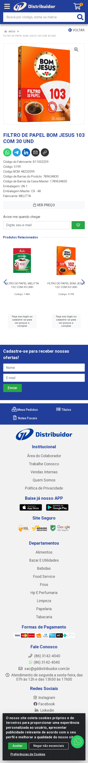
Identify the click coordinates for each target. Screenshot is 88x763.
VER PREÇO (45, 205)
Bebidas (44, 568)
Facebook (46, 704)
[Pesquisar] (80, 17)
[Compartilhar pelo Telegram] (17, 152)
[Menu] (7, 6)
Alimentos (44, 552)
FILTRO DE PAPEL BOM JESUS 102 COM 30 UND (66, 285)
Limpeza (44, 601)
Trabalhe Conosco (44, 464)
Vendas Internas (44, 472)
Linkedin (47, 710)
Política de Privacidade (44, 488)
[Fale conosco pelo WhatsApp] (77, 741)
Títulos (66, 409)
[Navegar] (5, 282)
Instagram (46, 698)
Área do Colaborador (44, 456)
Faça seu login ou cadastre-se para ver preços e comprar (22, 321)
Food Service (44, 576)
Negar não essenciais (48, 745)
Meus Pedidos (27, 409)
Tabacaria (44, 617)
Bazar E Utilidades (44, 560)
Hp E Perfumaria (44, 593)
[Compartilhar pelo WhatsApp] (7, 152)
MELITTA (25, 196)
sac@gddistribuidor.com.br (46, 669)
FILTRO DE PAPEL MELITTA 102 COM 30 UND (22, 285)
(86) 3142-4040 (47, 662)
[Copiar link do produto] (45, 152)
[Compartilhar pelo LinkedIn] (26, 152)
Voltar (78, 30)
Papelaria (44, 609)
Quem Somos (44, 480)
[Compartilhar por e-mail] (35, 152)
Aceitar (18, 745)
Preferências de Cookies (27, 754)
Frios (44, 585)
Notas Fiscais (27, 418)
